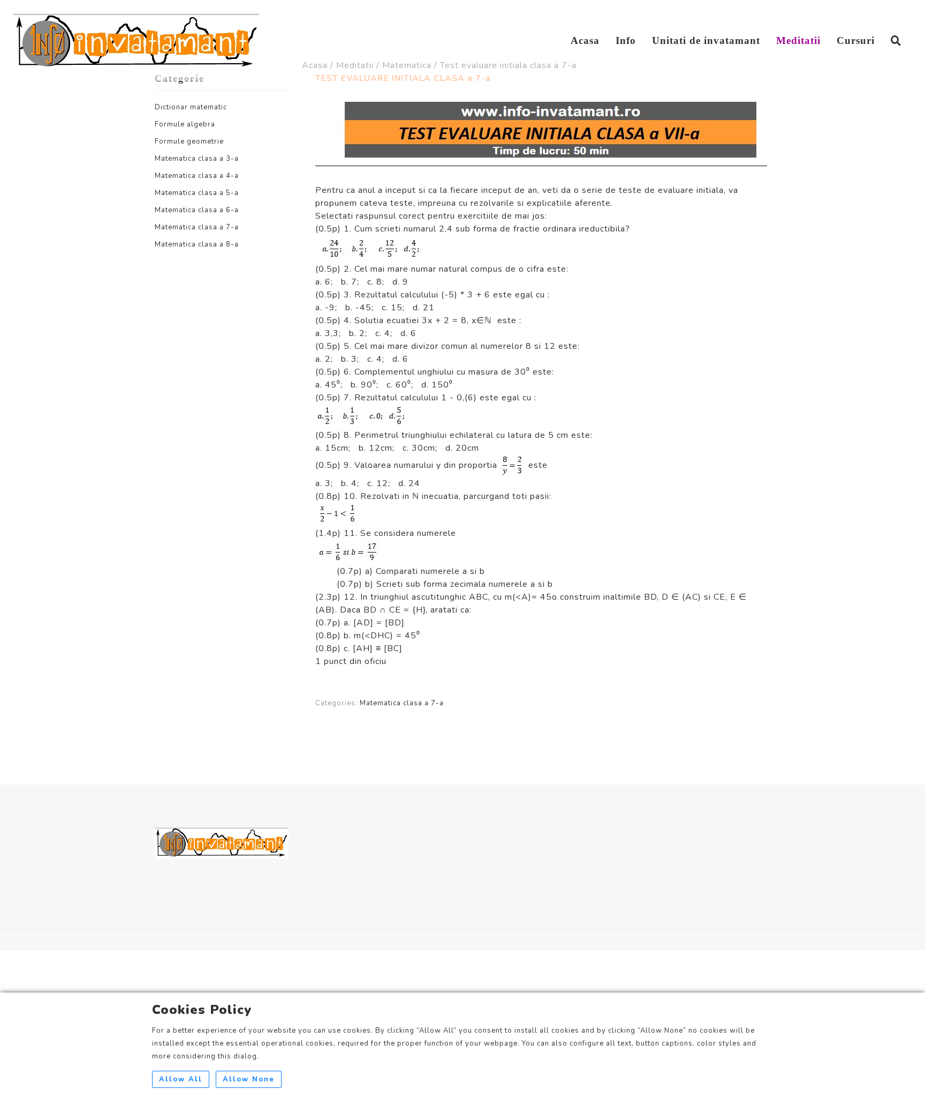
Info (626, 40)
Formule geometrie (189, 141)
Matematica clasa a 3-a (197, 158)
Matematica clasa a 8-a (197, 244)
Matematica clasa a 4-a (197, 176)
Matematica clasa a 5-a (197, 193)
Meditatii (798, 40)
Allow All (180, 1079)
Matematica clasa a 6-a (197, 210)
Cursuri (856, 40)
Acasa (585, 40)
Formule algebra (185, 124)
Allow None (249, 1079)
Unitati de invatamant (706, 40)
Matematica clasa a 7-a (197, 227)
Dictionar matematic (191, 107)
